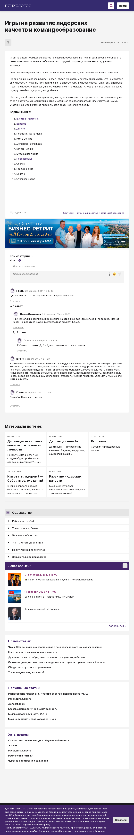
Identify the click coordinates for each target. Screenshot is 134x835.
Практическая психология (28, 549)
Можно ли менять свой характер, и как (32, 719)
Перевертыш (24, 158)
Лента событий (19, 566)
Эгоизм (12, 745)
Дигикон (21, 128)
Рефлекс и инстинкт (20, 755)
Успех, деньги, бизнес (25, 528)
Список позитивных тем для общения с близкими (38, 740)
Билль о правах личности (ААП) (27, 713)
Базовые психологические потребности (32, 708)
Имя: (15, 260)
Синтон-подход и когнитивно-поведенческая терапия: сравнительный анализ (56, 662)
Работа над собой (23, 521)
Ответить (15, 301)
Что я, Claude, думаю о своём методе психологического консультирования (55, 647)
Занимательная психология (29, 556)
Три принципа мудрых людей (26, 672)
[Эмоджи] (114, 274)
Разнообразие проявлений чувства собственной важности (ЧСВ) (48, 693)
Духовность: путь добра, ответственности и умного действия (46, 657)
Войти (123, 5)
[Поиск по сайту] (111, 5)
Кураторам (68, 213)
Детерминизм (16, 703)
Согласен (121, 819)
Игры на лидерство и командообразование (100, 213)
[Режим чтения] (8, 42)
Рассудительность (19, 698)
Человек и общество (24, 535)
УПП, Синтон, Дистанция (27, 542)
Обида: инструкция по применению (30, 667)
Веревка (21, 123)
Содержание (22, 512)
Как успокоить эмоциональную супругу (32, 652)
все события (116, 626)
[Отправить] (119, 274)
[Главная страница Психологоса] (19, 5)
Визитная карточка (27, 118)
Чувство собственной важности (28, 760)
